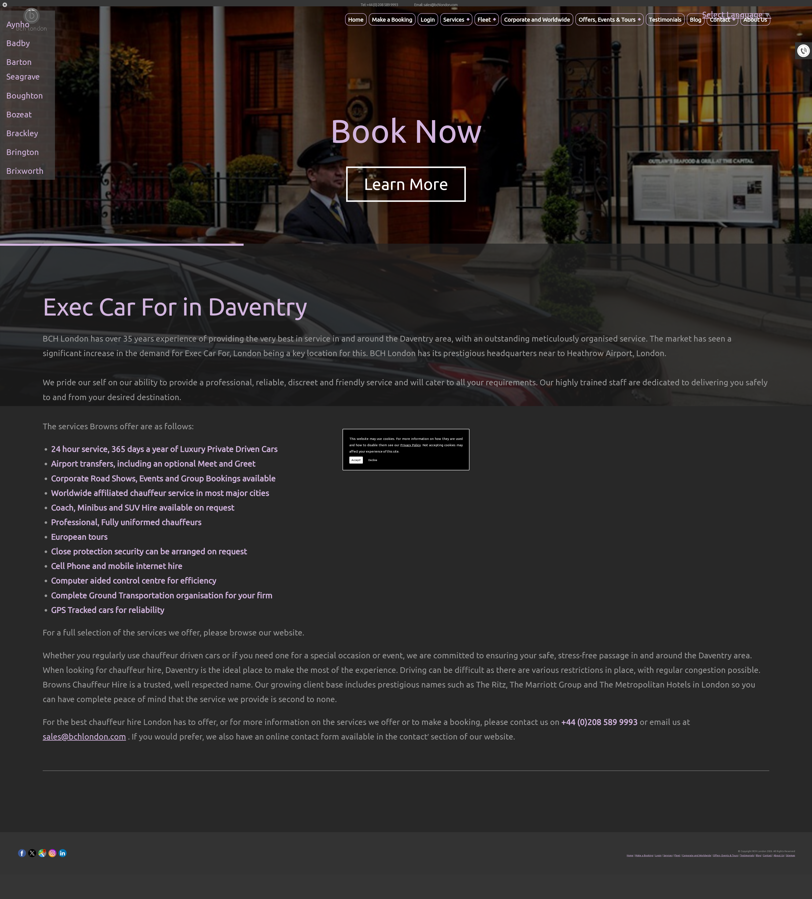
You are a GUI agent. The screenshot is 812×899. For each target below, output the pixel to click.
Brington (22, 151)
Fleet (484, 19)
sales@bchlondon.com (84, 736)
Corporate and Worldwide (537, 19)
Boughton (24, 95)
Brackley (22, 133)
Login (428, 19)
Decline (372, 459)
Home (355, 19)
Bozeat (19, 114)
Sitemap (790, 855)
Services (453, 19)
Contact (720, 19)
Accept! (356, 459)
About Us (755, 19)
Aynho (18, 24)
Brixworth (25, 170)
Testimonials (665, 19)
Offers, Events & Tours (607, 19)
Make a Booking (392, 19)
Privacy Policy (410, 445)
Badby (18, 43)
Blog (695, 19)
